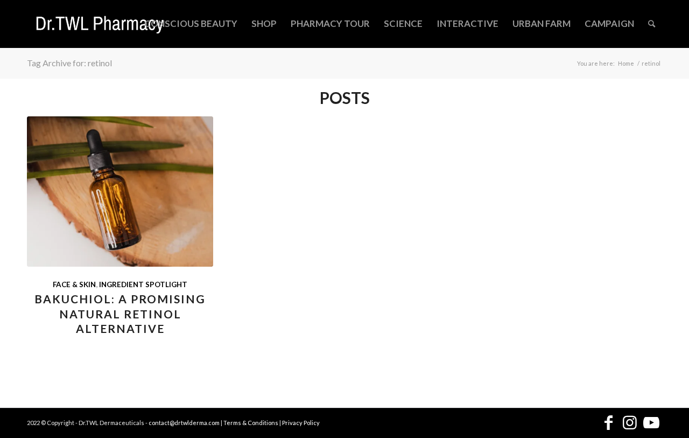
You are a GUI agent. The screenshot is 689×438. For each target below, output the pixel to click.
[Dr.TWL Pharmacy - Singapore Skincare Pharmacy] (100, 23)
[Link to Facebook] (608, 423)
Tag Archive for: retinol (69, 63)
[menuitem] (190, 23)
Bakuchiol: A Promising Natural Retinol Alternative (120, 313)
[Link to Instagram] (630, 423)
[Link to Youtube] (651, 423)
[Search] (651, 23)
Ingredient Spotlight (143, 284)
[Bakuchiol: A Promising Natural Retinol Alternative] (120, 191)
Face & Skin (74, 284)
